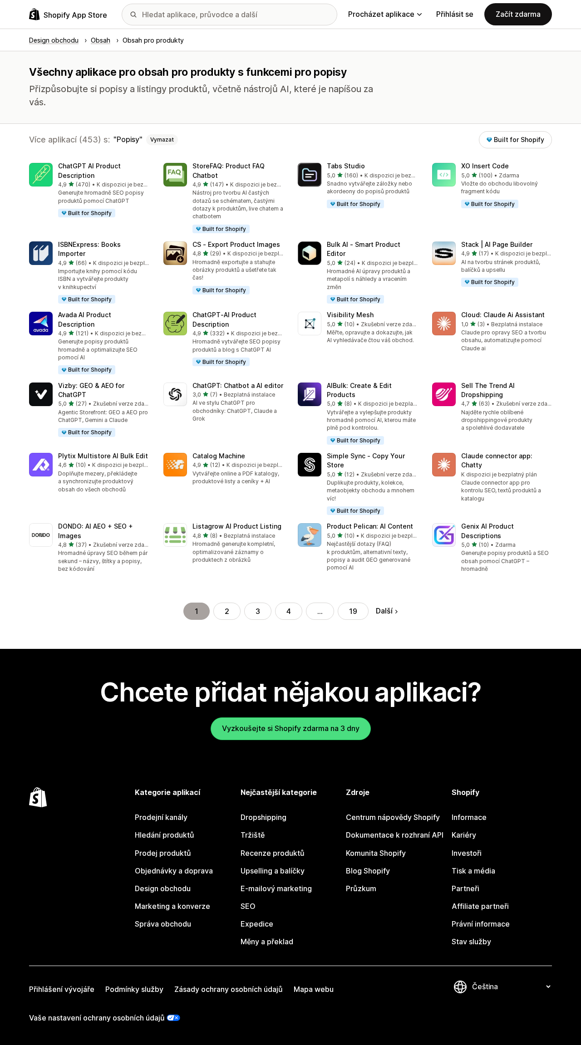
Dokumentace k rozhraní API (394, 834)
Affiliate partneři (480, 906)
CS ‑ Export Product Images (236, 244)
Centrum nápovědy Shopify (393, 817)
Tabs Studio (346, 166)
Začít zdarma (518, 14)
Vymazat (162, 139)
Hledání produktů (164, 834)
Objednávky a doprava (174, 870)
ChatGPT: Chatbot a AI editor (237, 385)
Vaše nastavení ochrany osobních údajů (97, 1017)
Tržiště (253, 834)
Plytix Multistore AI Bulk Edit (103, 456)
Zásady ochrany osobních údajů (228, 989)
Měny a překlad (267, 941)
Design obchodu (163, 888)
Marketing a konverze (172, 906)
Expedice (257, 923)
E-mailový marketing (276, 888)
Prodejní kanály (161, 817)
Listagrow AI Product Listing (236, 526)
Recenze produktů (273, 853)
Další (384, 610)
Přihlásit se (454, 14)
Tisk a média (473, 870)
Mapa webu (314, 989)
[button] (89, 190)
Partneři (465, 888)
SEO (248, 906)
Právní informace (481, 923)
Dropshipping (263, 817)
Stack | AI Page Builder (496, 244)
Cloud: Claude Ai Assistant (503, 315)
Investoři (467, 853)
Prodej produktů (163, 853)
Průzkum (361, 888)
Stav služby (471, 941)
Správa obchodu (163, 923)
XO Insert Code (485, 166)
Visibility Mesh (350, 315)
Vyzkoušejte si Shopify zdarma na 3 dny (290, 728)
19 (353, 611)
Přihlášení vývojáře (61, 989)
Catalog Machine (218, 456)
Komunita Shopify (376, 853)
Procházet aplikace (381, 14)
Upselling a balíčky (273, 870)
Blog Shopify (368, 870)
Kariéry (464, 834)
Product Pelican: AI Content (370, 526)
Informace (469, 817)
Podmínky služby (134, 989)
